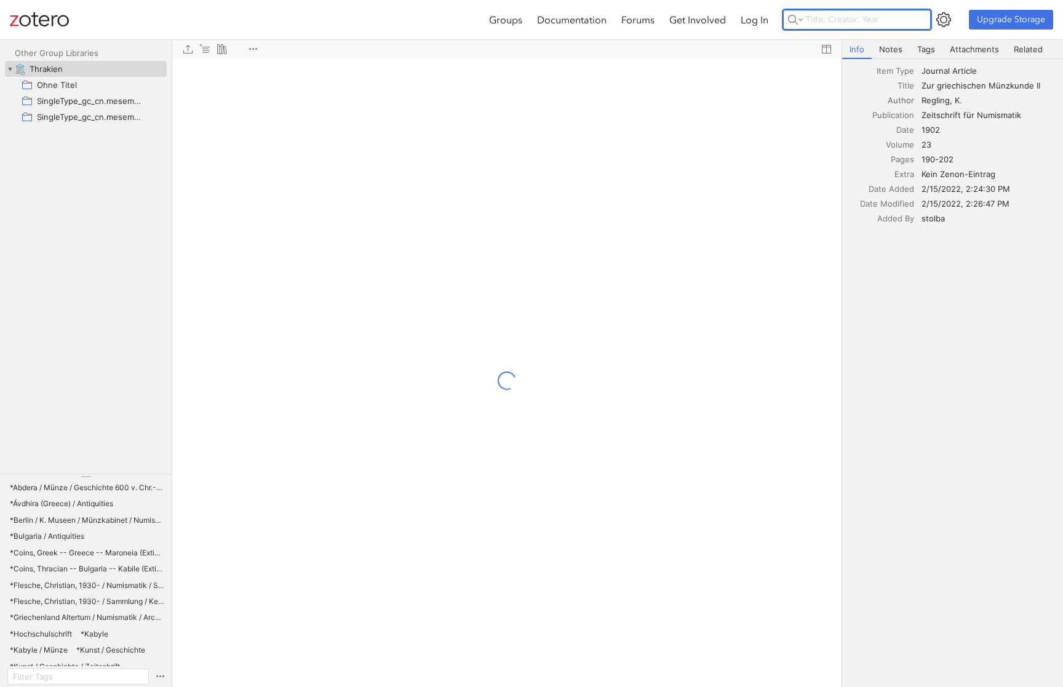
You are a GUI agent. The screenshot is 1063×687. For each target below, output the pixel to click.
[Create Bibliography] (222, 49)
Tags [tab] (926, 49)
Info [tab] (857, 49)
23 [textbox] (926, 144)
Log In (754, 20)
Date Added (891, 189)
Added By (895, 218)
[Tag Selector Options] (160, 677)
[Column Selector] (826, 49)
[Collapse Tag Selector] (86, 476)
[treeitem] (86, 69)
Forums (638, 20)
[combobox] (989, 71)
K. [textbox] (958, 100)
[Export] (188, 49)
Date (905, 130)
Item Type (895, 71)
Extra (904, 174)
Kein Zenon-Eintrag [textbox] (958, 174)
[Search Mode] (795, 20)
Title (906, 85)
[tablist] (952, 49)
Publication (893, 115)
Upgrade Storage (1011, 19)
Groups (505, 20)
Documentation (572, 20)
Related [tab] (1028, 49)
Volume (900, 144)
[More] (253, 49)
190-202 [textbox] (938, 159)
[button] (87, 487)
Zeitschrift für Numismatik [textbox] (971, 115)
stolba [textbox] (933, 218)
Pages (902, 159)
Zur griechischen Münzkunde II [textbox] (981, 85)
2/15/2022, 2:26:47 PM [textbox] (965, 203)
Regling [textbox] (936, 100)
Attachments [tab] (974, 49)
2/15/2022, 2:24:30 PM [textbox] (966, 189)
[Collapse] (10, 69)
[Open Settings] (943, 19)
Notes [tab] (890, 49)
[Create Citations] (205, 49)
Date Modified (887, 203)
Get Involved (697, 20)
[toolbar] (507, 49)
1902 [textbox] (931, 130)
